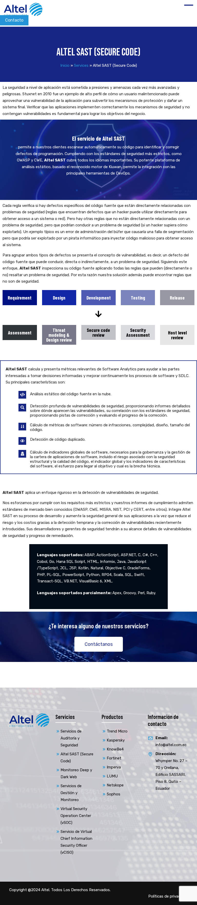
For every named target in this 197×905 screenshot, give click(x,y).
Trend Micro (117, 731)
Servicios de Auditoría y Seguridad (71, 738)
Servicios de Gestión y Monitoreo (71, 793)
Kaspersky (116, 740)
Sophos (113, 794)
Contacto (14, 20)
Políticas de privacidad (168, 896)
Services (81, 65)
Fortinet (114, 758)
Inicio (65, 65)
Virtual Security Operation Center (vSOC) (76, 815)
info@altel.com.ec (170, 741)
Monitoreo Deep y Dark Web (76, 773)
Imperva (114, 767)
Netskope (115, 785)
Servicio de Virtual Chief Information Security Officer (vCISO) (76, 842)
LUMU (112, 776)
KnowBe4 (115, 749)
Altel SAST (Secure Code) (77, 757)
